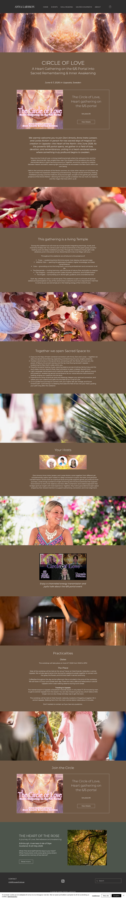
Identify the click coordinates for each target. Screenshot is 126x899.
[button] (110, 6)
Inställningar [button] (96, 896)
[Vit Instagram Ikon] (63, 881)
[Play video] (63, 566)
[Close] (123, 895)
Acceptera (116, 896)
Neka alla (106, 896)
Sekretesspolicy (12, 897)
